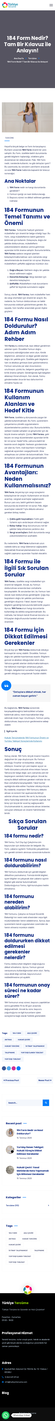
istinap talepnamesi (35, 1046)
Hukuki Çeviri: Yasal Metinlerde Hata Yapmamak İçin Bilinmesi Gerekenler (33, 1171)
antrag (8, 1040)
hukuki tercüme (12, 1046)
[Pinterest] (14, 1068)
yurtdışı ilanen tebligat (32, 1053)
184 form (17, 1033)
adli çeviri (32, 1033)
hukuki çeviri (24, 1040)
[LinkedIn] (18, 1068)
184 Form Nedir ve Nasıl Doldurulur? (30, 1132)
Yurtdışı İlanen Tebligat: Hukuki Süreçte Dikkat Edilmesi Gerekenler (30, 1151)
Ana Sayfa (19, 58)
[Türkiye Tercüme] (13, 5)
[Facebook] (4, 1068)
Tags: (5, 1033)
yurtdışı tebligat (13, 1059)
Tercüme (32, 58)
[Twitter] (9, 1068)
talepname (10, 1053)
